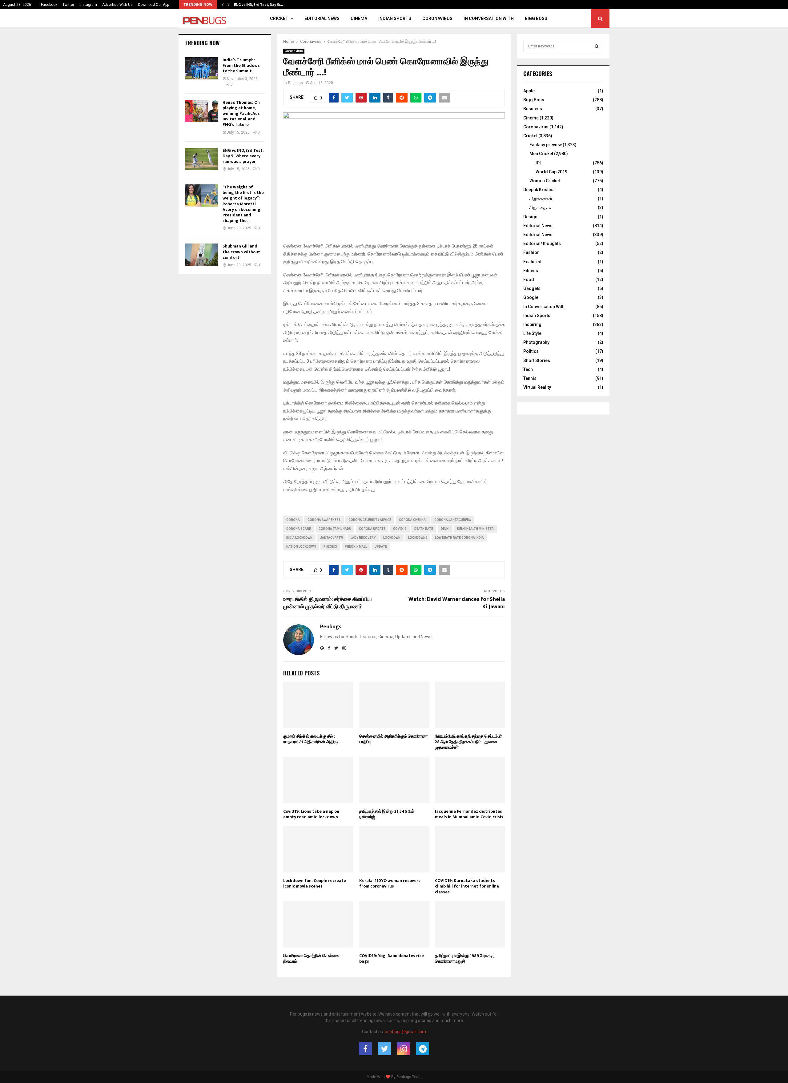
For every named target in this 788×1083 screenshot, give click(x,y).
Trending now (202, 43)
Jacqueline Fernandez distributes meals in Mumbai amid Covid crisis (469, 814)
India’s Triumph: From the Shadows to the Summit (241, 65)
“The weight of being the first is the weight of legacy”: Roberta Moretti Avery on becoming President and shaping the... (243, 203)
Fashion (531, 252)
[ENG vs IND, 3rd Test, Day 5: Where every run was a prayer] (201, 159)
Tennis (530, 378)
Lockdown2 (417, 537)
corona (293, 519)
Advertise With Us (117, 4)
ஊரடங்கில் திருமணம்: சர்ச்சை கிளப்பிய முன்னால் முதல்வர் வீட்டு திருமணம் (327, 603)
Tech (528, 369)
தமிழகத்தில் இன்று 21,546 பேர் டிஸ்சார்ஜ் (386, 814)
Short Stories (536, 360)
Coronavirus (437, 18)
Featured (532, 261)
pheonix (330, 546)
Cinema (359, 18)
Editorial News (322, 18)
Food (528, 279)
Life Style (532, 333)
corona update (372, 528)
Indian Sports (394, 18)
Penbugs (295, 83)
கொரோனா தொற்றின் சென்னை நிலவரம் (311, 958)
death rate (423, 528)
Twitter (68, 4)
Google (530, 297)
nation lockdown (301, 546)
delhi (445, 528)
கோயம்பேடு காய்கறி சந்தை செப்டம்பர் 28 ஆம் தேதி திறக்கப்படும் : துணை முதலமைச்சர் (468, 742)
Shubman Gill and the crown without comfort (241, 252)
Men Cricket (541, 153)
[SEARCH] (596, 46)
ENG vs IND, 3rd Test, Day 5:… (258, 5)
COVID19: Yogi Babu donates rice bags (391, 958)
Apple (529, 90)
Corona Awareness (324, 519)
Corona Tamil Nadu (335, 528)
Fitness (530, 270)
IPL (539, 162)
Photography (536, 342)
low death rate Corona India (459, 537)
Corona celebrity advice (369, 519)
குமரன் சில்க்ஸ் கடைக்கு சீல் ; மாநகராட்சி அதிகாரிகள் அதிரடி (311, 739)
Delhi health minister (475, 528)
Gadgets (532, 288)
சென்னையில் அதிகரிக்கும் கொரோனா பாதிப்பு (393, 739)
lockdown (391, 537)
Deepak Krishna (539, 189)
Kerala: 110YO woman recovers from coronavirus (389, 883)
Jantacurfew (331, 537)
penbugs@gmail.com (405, 1031)
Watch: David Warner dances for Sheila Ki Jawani (456, 603)
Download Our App (153, 4)
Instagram (88, 4)
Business (532, 108)
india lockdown (299, 537)
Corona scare (298, 528)
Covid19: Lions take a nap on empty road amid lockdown (311, 814)
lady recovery (363, 537)
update (381, 546)
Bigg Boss (536, 18)
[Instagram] (403, 1048)
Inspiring (532, 324)
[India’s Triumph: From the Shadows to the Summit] (201, 68)
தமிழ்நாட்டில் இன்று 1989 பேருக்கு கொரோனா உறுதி (464, 958)
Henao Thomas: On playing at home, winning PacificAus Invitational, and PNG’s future (241, 113)
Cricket (279, 18)
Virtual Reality (537, 387)
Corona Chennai (413, 519)
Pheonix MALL (356, 546)
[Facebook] (365, 1048)
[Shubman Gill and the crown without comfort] (201, 255)
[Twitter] (384, 1048)
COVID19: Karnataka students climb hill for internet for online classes (467, 886)
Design (530, 216)
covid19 (400, 528)
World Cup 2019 (551, 171)
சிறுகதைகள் (541, 207)
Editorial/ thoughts (542, 243)
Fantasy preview (545, 144)
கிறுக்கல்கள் (540, 198)
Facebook (49, 4)
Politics (531, 351)
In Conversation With (489, 18)
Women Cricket (544, 180)
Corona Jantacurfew (452, 519)
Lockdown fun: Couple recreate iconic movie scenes (314, 883)
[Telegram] (422, 1048)
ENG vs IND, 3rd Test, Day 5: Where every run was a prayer (243, 156)
